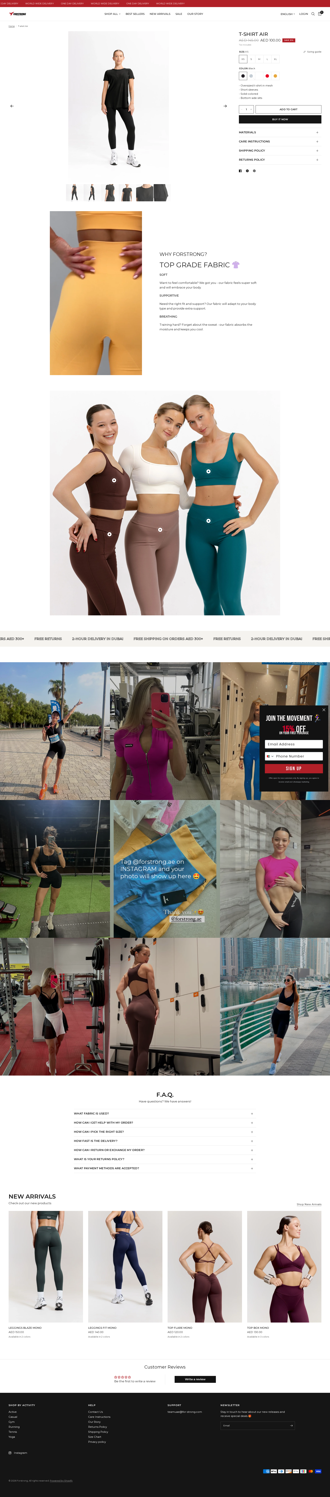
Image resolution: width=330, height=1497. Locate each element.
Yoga (12, 1436)
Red (267, 76)
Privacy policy (97, 1441)
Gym (12, 1421)
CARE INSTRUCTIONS (254, 141)
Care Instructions (99, 1416)
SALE (178, 14)
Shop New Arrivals (309, 1204)
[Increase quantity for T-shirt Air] (251, 109)
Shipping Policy (98, 1431)
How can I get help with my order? (103, 1122)
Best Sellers (135, 14)
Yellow (275, 76)
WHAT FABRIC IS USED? (91, 1113)
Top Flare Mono (180, 1327)
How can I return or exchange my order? (109, 1150)
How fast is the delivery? (95, 1141)
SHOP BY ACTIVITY (22, 1405)
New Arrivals (160, 14)
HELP (92, 1405)
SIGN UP (294, 769)
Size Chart (94, 1436)
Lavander (259, 76)
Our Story (195, 14)
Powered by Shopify (61, 1480)
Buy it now (280, 119)
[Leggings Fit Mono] (125, 1267)
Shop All (111, 14)
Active (13, 1411)
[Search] (313, 14)
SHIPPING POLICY (252, 150)
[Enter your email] (291, 1426)
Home (12, 26)
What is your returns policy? (99, 1159)
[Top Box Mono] (284, 1267)
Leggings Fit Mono (102, 1327)
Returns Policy (97, 1426)
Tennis (13, 1431)
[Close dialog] (324, 710)
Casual (13, 1416)
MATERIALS (247, 132)
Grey (251, 76)
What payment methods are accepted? (106, 1168)
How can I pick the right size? (99, 1131)
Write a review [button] (195, 1379)
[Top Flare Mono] (205, 1267)
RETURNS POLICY (252, 159)
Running (14, 1426)
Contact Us (95, 1411)
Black (243, 76)
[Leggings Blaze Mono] (46, 1267)
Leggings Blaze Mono (25, 1327)
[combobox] (269, 756)
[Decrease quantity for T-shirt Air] (241, 109)
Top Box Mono (258, 1327)
